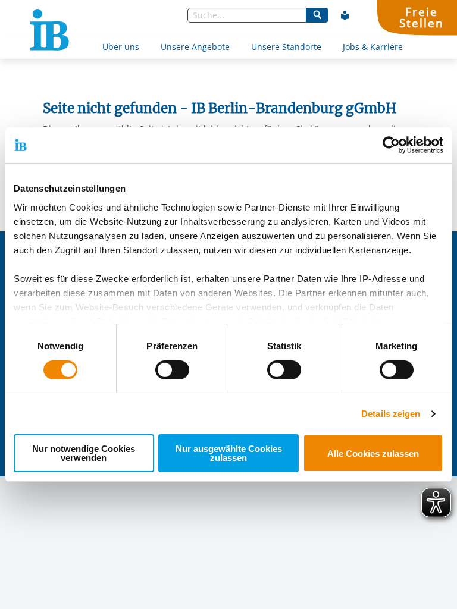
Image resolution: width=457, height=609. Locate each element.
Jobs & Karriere (373, 46)
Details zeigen (390, 414)
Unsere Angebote (195, 46)
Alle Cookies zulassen (373, 453)
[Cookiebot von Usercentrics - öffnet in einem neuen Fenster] (391, 145)
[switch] (172, 369)
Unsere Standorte (286, 46)
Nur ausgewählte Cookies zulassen (229, 453)
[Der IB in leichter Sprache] (345, 15)
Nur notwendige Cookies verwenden (83, 453)
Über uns (120, 46)
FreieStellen (421, 17)
